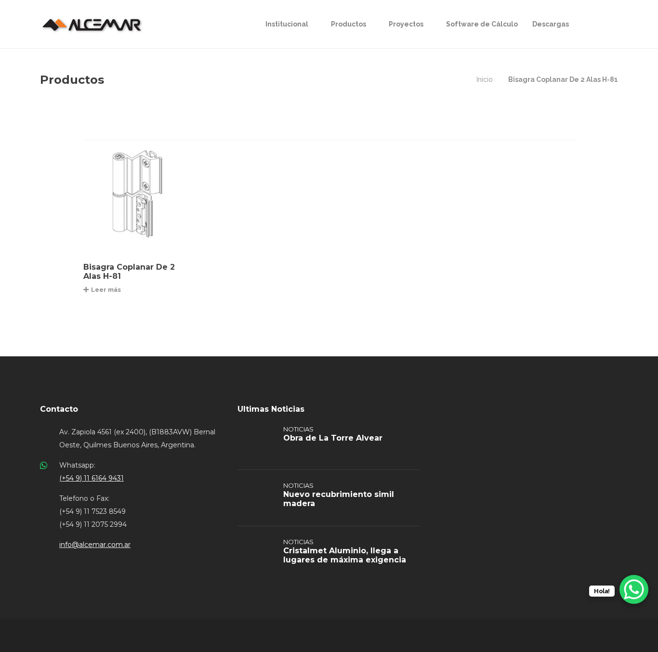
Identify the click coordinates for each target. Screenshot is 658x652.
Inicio (484, 79)
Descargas (550, 24)
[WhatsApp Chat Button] (633, 589)
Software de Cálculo (482, 24)
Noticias (298, 429)
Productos (348, 24)
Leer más (106, 289)
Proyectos (406, 24)
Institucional (286, 24)
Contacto (59, 409)
